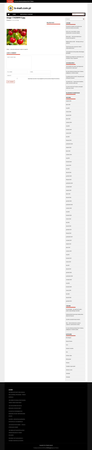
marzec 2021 (68, 261)
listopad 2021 (68, 233)
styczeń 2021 (68, 268)
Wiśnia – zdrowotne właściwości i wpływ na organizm (17, 49)
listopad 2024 (68, 140)
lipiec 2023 (68, 193)
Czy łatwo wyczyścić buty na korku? (73, 319)
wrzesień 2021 (69, 240)
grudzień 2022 (69, 201)
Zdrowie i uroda (69, 369)
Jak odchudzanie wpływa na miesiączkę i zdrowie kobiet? (15, 407)
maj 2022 (68, 211)
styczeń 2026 (68, 115)
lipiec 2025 (68, 118)
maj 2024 (68, 158)
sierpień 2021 (68, 243)
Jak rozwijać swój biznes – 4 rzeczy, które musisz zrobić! (17, 426)
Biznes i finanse (69, 341)
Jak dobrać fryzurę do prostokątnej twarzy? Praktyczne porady (17, 401)
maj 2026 (68, 108)
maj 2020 (68, 283)
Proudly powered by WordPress (40, 447)
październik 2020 (69, 276)
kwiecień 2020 (69, 286)
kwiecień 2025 (69, 129)
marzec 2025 (68, 133)
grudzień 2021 (69, 229)
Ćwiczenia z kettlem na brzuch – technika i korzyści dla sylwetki (16, 439)
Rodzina (67, 362)
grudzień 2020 (69, 272)
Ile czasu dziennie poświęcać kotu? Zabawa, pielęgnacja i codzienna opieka (31, 1)
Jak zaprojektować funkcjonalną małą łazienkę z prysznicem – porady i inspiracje (17, 395)
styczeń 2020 (68, 297)
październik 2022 (69, 204)
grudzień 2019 (69, 301)
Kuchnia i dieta (69, 355)
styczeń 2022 (68, 226)
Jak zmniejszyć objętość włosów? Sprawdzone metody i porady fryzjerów (17, 433)
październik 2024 (69, 143)
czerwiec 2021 (69, 251)
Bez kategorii (68, 337)
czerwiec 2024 (69, 154)
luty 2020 (68, 293)
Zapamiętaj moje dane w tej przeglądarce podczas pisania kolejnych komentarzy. (44, 78)
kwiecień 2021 (69, 258)
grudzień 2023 (69, 176)
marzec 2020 (68, 290)
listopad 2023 (68, 179)
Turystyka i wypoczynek (70, 366)
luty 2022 (68, 222)
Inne (67, 352)
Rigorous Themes (55, 447)
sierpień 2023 (68, 190)
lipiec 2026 (68, 104)
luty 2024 (68, 168)
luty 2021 (68, 265)
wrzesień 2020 (69, 279)
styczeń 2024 (68, 172)
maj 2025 (68, 125)
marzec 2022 (68, 218)
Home (14, 14)
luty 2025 (68, 136)
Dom (67, 344)
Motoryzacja (68, 359)
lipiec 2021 (68, 247)
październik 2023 (69, 183)
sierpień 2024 (68, 147)
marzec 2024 (68, 165)
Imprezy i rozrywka (69, 348)
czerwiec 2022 (69, 208)
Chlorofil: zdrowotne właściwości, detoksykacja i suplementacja (17, 420)
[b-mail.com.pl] (9, 14)
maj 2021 (68, 254)
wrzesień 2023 (69, 186)
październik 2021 (69, 236)
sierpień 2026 (68, 100)
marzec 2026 (68, 111)
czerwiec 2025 (69, 122)
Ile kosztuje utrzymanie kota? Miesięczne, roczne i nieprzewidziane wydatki (17, 414)
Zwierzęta (68, 373)
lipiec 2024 (68, 151)
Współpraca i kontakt (26, 14)
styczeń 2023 (68, 197)
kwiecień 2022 (69, 215)
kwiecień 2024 (69, 161)
